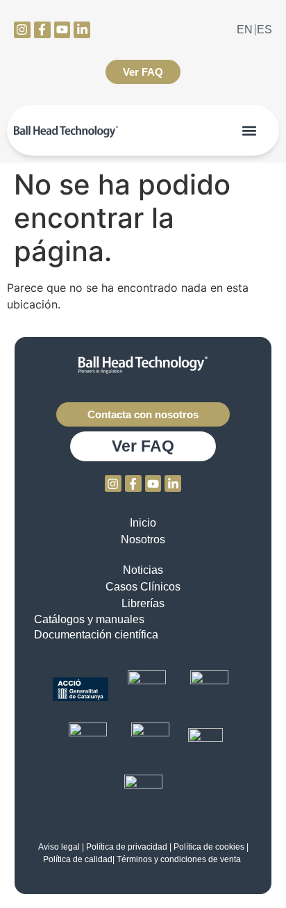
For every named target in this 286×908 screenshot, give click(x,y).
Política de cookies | (211, 847)
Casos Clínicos (143, 587)
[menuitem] (245, 30)
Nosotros (143, 539)
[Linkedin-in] (82, 30)
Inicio (143, 523)
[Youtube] (62, 30)
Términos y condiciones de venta (180, 859)
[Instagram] (22, 30)
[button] (249, 130)
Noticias (143, 570)
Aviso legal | (61, 847)
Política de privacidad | (128, 847)
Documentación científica (96, 635)
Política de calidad (77, 859)
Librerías (143, 603)
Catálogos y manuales (89, 619)
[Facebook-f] (42, 30)
